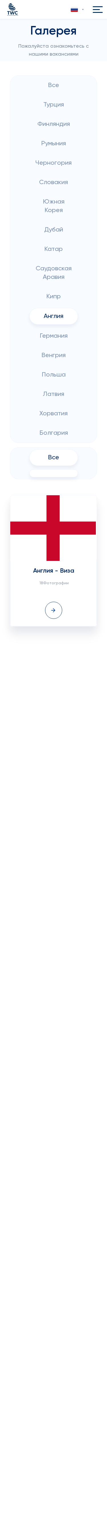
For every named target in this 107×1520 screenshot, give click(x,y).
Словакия (53, 182)
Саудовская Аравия (54, 272)
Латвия (53, 394)
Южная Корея (53, 206)
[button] (78, 9)
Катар (53, 249)
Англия (53, 316)
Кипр (53, 296)
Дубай (53, 230)
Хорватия (53, 413)
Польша (54, 375)
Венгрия (53, 355)
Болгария (53, 433)
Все (53, 85)
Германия (54, 336)
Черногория (53, 163)
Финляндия (53, 124)
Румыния (53, 143)
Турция (53, 105)
